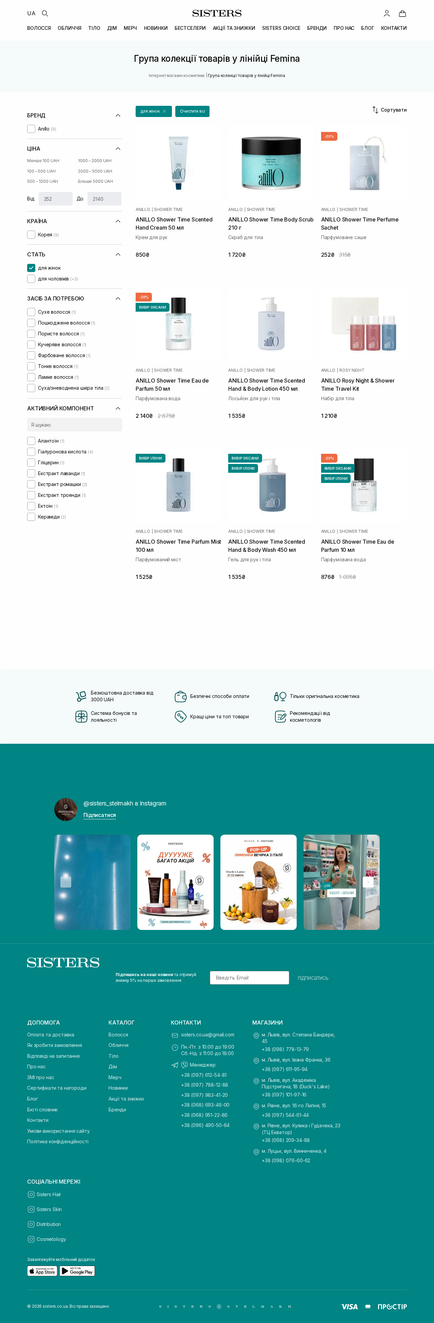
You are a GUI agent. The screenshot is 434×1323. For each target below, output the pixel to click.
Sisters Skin (49, 1209)
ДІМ (112, 28)
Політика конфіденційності (57, 1141)
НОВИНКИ (156, 28)
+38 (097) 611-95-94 (285, 1069)
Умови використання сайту (58, 1131)
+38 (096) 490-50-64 (205, 1125)
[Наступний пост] (368, 882)
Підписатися (99, 815)
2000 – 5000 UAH (95, 171)
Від (31, 198)
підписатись (313, 977)
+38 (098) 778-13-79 (285, 1049)
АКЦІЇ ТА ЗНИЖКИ (234, 28)
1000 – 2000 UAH (95, 160)
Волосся (118, 1034)
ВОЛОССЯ (39, 28)
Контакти (37, 1120)
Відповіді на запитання (53, 1056)
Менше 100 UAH (43, 160)
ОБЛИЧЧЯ (69, 28)
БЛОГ (367, 28)
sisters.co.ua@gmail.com (207, 1034)
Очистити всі (192, 111)
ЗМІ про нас (40, 1077)
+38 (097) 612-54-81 (203, 1075)
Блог (32, 1099)
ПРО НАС (344, 28)
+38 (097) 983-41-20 (204, 1095)
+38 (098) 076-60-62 (286, 1160)
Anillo (143, 209)
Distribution (49, 1224)
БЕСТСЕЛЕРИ (190, 28)
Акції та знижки (126, 1099)
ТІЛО (94, 28)
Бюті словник (42, 1109)
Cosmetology (51, 1239)
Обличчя (118, 1045)
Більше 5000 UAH (95, 181)
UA (31, 13)
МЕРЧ (130, 28)
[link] (402, 13)
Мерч (114, 1077)
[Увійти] (386, 13)
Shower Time (168, 209)
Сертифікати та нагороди (56, 1088)
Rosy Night (351, 370)
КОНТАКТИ (394, 28)
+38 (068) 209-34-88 (286, 1140)
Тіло (113, 1056)
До (80, 198)
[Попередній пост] (65, 882)
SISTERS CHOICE (281, 28)
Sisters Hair (49, 1194)
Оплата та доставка (50, 1034)
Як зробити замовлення (54, 1045)
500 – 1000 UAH (42, 181)
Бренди (117, 1109)
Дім (112, 1066)
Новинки (118, 1088)
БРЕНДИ (317, 28)
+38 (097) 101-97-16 (284, 1094)
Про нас (36, 1066)
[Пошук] (44, 13)
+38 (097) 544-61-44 (285, 1115)
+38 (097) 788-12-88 (204, 1085)
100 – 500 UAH (41, 171)
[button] (154, 111)
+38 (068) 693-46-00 (205, 1105)
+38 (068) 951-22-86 (204, 1115)
